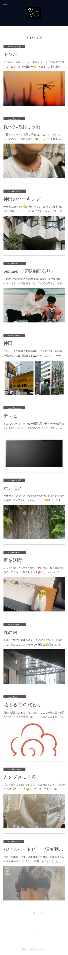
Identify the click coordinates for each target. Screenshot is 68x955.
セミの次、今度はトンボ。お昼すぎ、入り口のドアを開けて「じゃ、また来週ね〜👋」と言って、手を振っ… (34, 64)
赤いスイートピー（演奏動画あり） (34, 849)
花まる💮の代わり (22, 704)
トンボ (10, 54)
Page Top (34, 935)
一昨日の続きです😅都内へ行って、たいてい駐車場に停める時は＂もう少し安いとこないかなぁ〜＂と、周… (34, 209)
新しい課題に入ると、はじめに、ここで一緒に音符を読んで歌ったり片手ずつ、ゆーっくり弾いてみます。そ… (34, 714)
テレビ (10, 415)
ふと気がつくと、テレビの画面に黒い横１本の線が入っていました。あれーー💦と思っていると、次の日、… (34, 425)
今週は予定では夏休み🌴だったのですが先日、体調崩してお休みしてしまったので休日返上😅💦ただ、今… (33, 642)
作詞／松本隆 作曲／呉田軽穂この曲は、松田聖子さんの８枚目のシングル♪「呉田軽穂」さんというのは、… (34, 859)
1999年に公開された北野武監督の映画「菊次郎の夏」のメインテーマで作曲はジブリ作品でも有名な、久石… (34, 281)
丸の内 (10, 632)
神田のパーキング (22, 199)
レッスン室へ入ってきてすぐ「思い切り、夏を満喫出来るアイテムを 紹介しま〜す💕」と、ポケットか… (34, 570)
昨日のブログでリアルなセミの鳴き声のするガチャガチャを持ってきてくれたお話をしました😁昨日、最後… (34, 498)
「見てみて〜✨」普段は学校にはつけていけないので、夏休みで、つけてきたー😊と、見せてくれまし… (33, 136)
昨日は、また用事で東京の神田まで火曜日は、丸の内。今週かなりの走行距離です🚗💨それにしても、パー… (34, 353)
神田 (8, 343)
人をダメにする (19, 777)
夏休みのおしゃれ (22, 126)
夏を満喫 (12, 560)
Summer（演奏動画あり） (29, 271)
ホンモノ (12, 488)
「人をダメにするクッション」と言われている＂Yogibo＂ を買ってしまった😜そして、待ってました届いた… (34, 787)
